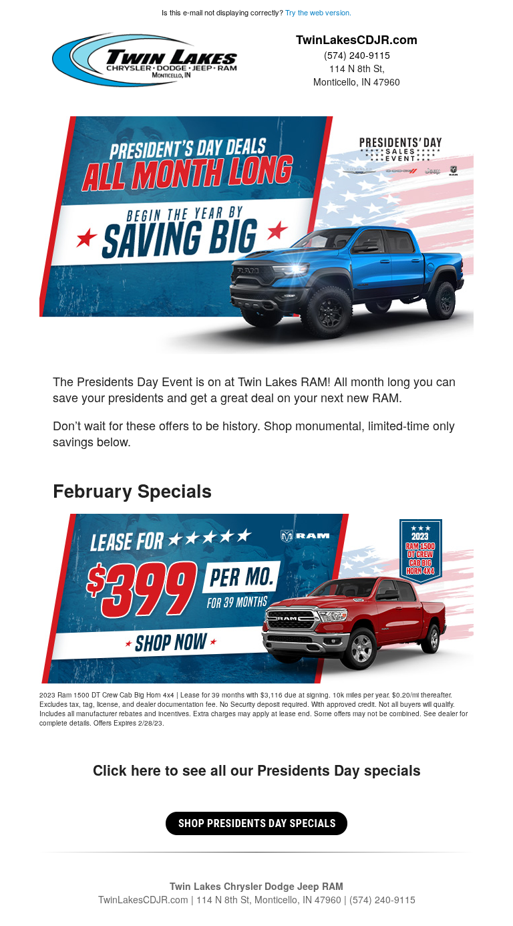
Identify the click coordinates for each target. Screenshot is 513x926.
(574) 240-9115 (357, 54)
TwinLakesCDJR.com (356, 39)
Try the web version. (318, 12)
